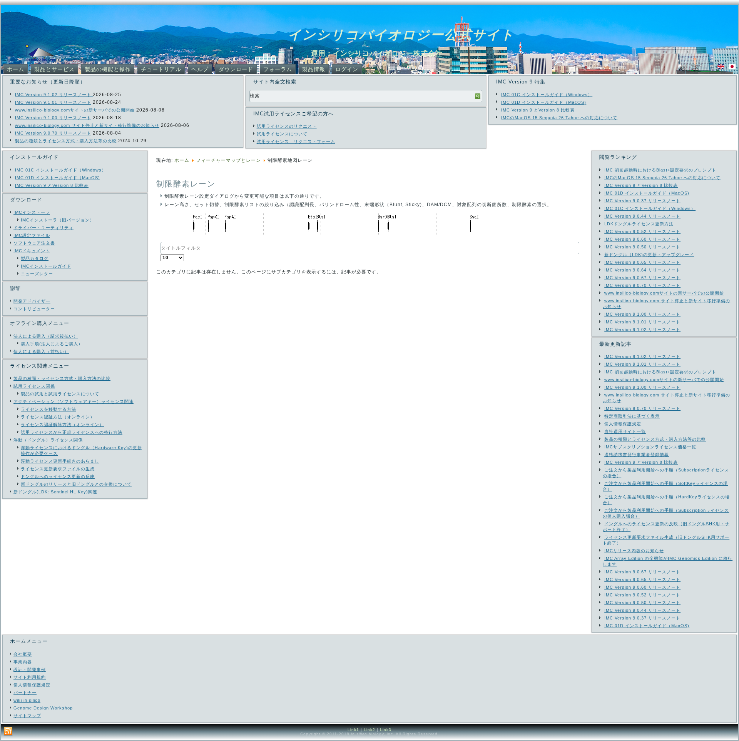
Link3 (385, 730)
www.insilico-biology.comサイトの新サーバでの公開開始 (75, 110)
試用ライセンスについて (282, 134)
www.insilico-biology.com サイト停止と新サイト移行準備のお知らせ (87, 125)
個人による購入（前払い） (41, 351)
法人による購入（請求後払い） (45, 336)
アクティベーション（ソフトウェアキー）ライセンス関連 (73, 401)
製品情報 (313, 69)
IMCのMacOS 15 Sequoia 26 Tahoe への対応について (559, 117)
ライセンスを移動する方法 (48, 409)
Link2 (369, 730)
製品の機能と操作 (108, 69)
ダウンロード (236, 69)
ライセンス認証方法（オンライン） (58, 417)
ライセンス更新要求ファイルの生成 (58, 468)
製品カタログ (34, 258)
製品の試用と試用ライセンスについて (60, 393)
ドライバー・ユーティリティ (43, 227)
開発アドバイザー (31, 301)
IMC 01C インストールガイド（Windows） (546, 94)
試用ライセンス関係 (34, 386)
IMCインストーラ (31, 212)
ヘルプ (200, 69)
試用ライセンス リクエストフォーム (296, 141)
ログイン (346, 69)
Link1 (353, 730)
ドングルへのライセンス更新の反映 (58, 476)
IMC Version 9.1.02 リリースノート (54, 94)
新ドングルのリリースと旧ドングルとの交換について (76, 484)
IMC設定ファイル (31, 235)
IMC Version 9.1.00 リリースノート (53, 117)
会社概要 (22, 654)
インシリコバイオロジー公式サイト (401, 34)
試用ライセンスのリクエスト (287, 126)
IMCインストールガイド (46, 266)
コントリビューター (34, 308)
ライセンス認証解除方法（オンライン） (62, 424)
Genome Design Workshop (43, 708)
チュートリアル (161, 69)
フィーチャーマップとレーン (228, 160)
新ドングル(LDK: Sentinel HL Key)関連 (55, 492)
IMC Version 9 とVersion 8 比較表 (538, 110)
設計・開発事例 (29, 669)
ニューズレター (37, 273)
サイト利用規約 (29, 677)
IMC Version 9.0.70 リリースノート (53, 133)
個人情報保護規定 (31, 685)
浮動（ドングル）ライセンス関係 (48, 440)
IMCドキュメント (31, 250)
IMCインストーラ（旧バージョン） (57, 220)
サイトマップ (27, 715)
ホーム (15, 69)
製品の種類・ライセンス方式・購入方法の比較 (61, 378)
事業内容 (22, 661)
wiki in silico (26, 700)
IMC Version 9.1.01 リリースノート (53, 102)
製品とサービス (54, 69)
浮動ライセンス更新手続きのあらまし (60, 461)
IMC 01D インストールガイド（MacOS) (543, 102)
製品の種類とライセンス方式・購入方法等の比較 (66, 140)
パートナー (25, 692)
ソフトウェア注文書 (34, 243)
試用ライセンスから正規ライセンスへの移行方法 (71, 432)
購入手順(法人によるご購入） (52, 343)
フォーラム (277, 69)
